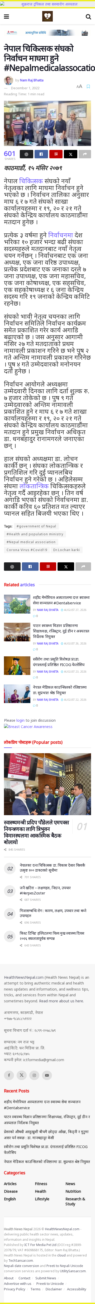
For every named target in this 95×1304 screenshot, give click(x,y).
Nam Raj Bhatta (32, 80)
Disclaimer (54, 1289)
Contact (24, 1278)
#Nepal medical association (31, 542)
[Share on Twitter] (70, 154)
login (20, 720)
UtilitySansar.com (73, 1271)
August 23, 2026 (75, 671)
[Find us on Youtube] (47, 1075)
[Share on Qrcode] (56, 154)
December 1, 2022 (25, 88)
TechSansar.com (20, 1260)
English (10, 1198)
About (8, 1278)
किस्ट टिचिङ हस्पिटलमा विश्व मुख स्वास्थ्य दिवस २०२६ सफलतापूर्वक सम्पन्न (52, 936)
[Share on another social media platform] (85, 154)
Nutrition (73, 1191)
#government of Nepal (36, 526)
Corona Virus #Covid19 (27, 550)
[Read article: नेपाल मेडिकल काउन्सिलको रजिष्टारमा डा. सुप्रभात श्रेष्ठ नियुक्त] (17, 693)
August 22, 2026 (75, 699)
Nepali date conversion (21, 1266)
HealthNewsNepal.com (24, 977)
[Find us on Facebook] (9, 1075)
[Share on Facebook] (41, 154)
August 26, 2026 (75, 643)
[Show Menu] (6, 16)
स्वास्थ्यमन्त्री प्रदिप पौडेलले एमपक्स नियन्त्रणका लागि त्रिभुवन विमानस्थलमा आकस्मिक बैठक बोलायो (36, 832)
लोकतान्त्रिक (34, 485)
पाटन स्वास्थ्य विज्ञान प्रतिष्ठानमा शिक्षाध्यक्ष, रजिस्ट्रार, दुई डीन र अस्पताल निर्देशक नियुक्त (61, 631)
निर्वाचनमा (60, 235)
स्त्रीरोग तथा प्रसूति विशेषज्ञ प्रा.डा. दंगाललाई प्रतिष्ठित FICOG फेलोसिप (59, 661)
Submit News (45, 1278)
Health (40, 1191)
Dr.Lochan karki (66, 550)
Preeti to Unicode (50, 1283)
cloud (61, 1255)
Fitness (41, 1183)
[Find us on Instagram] (34, 1075)
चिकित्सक (31, 180)
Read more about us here (61, 1000)
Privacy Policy (14, 1289)
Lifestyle (42, 1198)
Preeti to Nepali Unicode (64, 1266)
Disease (11, 1191)
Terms (35, 1289)
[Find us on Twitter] (22, 1075)
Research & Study (75, 1201)
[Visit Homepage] (47, 16)
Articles (10, 1183)
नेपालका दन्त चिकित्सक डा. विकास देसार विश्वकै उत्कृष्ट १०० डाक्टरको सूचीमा (52, 868)
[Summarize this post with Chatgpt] (26, 154)
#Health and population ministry (35, 534)
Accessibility (76, 1289)
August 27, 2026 (75, 610)
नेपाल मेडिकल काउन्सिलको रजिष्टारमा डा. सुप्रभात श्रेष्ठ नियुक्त (60, 689)
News (70, 1183)
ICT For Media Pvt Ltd (40, 1245)
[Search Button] (88, 16)
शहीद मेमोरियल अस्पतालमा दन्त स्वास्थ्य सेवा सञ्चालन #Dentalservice (61, 600)
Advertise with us (17, 1283)
